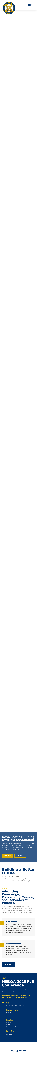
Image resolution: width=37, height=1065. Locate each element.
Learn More (8, 965)
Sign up (20, 856)
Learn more (7, 856)
